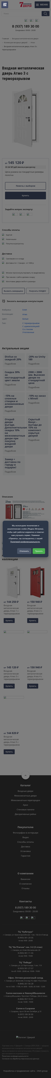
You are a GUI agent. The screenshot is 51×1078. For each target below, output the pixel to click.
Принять (39, 551)
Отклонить (24, 551)
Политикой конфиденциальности (25, 542)
